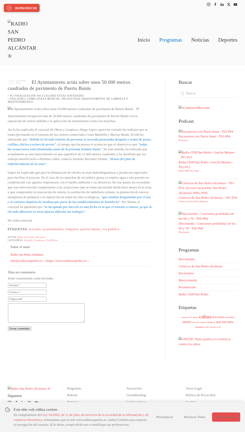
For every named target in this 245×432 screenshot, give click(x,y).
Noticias (200, 40)
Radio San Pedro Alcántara (31, 237)
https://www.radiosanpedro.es (67, 261)
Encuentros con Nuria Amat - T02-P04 (204, 136)
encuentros (230, 317)
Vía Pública (52, 240)
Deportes (227, 40)
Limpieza (39, 240)
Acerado (28, 240)
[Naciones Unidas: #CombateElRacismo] (194, 107)
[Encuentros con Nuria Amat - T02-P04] (206, 131)
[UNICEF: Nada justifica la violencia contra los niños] (208, 341)
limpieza (72, 229)
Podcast (72, 395)
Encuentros (184, 140)
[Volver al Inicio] (22, 40)
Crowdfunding (136, 395)
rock (219, 327)
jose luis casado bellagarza (203, 322)
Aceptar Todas (226, 417)
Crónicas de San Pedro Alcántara (193, 201)
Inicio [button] (144, 40)
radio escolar (210, 327)
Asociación (134, 388)
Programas (74, 388)
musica (199, 327)
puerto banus (90, 229)
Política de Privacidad (200, 395)
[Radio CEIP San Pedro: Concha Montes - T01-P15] (207, 154)
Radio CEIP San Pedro (189, 171)
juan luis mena (225, 322)
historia (187, 322)
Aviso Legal (194, 388)
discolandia (218, 317)
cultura (205, 316)
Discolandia (184, 232)
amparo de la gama (189, 317)
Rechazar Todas (194, 417)
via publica (111, 229)
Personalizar (164, 417)
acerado (35, 229)
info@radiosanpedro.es (26, 261)
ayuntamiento (53, 229)
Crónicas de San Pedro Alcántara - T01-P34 (208, 198)
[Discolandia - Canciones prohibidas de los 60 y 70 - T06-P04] (207, 216)
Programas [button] (170, 40)
